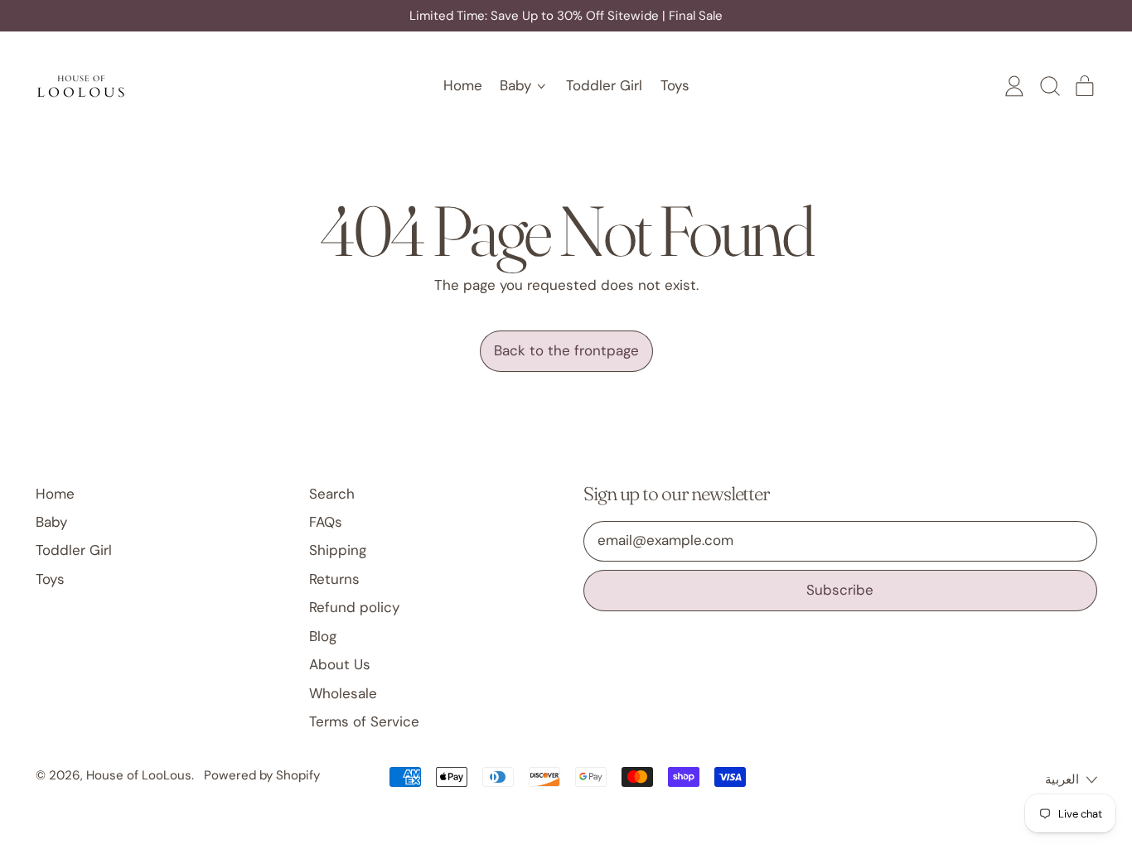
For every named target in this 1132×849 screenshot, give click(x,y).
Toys (674, 85)
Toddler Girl (604, 85)
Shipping (337, 550)
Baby (51, 522)
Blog (322, 636)
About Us (339, 664)
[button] (1049, 86)
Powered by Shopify (262, 775)
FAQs (325, 522)
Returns (334, 579)
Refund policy (354, 607)
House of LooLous (138, 775)
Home (462, 85)
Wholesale (343, 693)
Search (332, 494)
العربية (1062, 779)
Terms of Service (364, 721)
